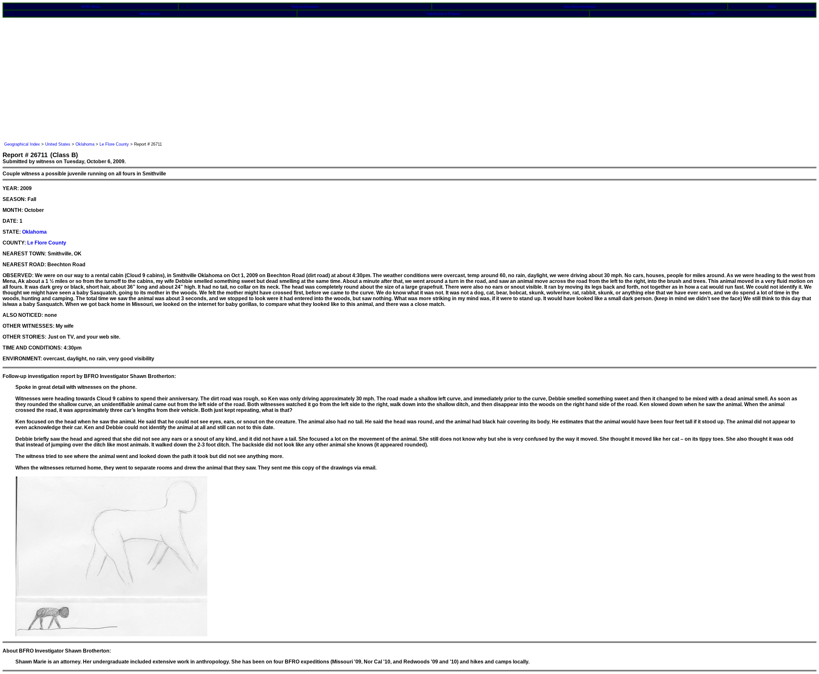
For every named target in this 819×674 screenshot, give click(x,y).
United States (57, 144)
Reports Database (305, 6)
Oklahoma (85, 144)
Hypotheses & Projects (443, 13)
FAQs (772, 6)
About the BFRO (702, 13)
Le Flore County (114, 144)
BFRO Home (91, 6)
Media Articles (150, 13)
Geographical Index (22, 144)
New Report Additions (580, 6)
